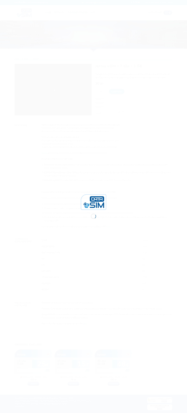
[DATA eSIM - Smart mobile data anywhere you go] (93, 201)
